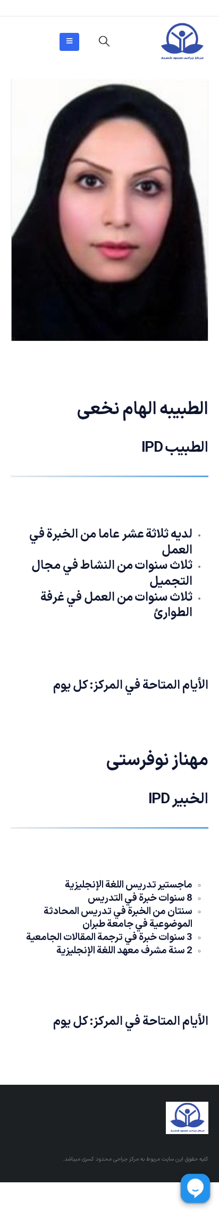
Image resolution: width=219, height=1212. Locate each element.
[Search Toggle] (104, 41)
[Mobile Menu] (69, 42)
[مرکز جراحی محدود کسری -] (181, 42)
